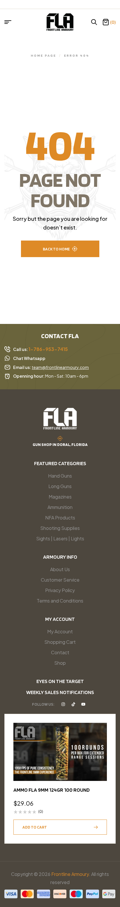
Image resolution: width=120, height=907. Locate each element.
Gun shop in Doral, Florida (60, 444)
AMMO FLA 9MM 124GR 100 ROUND (51, 790)
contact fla (60, 336)
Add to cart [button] (34, 827)
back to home (56, 249)
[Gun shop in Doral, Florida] (60, 438)
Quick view (99, 744)
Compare (99, 758)
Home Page (43, 55)
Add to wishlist (99, 730)
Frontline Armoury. (70, 874)
